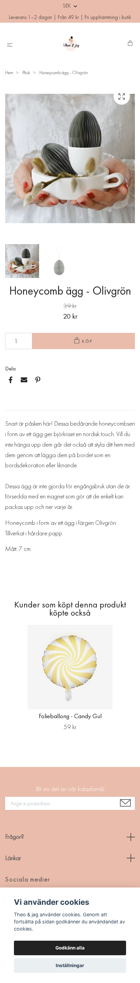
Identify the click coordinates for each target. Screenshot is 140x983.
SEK (67, 5)
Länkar (13, 858)
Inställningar (70, 965)
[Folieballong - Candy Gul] (70, 667)
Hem (9, 72)
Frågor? (14, 836)
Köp (87, 341)
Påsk (26, 72)
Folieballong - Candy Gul (70, 716)
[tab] (13, 404)
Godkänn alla (70, 947)
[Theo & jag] (71, 43)
